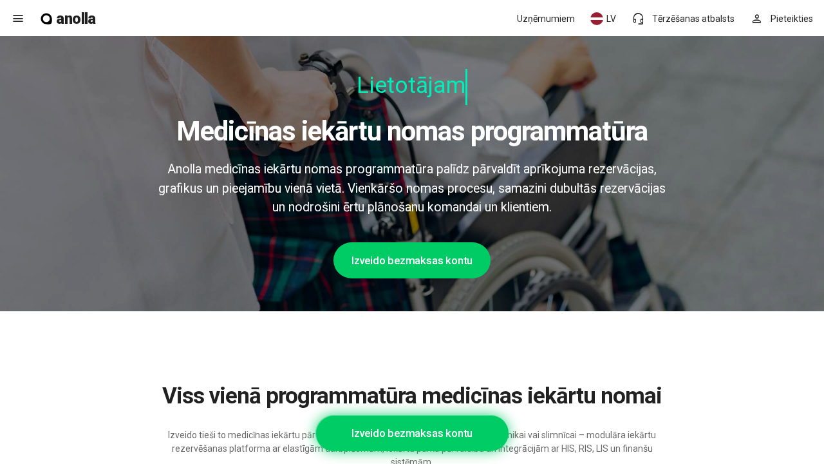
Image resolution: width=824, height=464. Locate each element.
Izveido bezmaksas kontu (412, 260)
